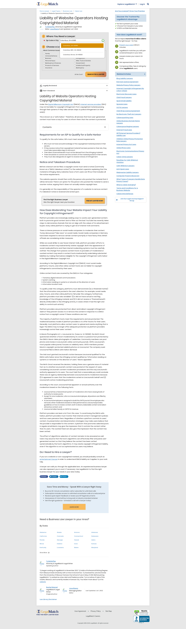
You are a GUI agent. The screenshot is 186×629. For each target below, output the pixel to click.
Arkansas (94, 532)
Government (80, 63)
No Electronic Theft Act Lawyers (128, 114)
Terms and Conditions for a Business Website (127, 189)
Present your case (126, 45)
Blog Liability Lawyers (124, 78)
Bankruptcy (80, 68)
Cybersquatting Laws (124, 117)
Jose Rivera (54, 29)
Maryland (94, 547)
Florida (42, 540)
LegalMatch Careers (93, 616)
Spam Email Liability (124, 101)
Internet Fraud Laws (124, 130)
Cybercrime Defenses (124, 194)
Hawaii (76, 540)
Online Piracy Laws (123, 148)
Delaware (94, 536)
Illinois (42, 544)
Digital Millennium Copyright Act (60, 104)
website (43, 582)
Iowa (76, 544)
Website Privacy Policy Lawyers (128, 85)
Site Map (108, 611)
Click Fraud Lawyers (124, 97)
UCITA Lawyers (122, 107)
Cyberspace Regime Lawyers (127, 126)
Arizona (77, 532)
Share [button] (44, 476)
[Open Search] (148, 4)
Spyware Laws (121, 104)
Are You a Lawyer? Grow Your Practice (130, 11)
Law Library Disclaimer (48, 599)
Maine (76, 547)
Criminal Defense (51, 56)
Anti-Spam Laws (122, 169)
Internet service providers (91, 104)
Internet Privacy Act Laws (126, 144)
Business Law (67, 11)
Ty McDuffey (50, 27)
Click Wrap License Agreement (128, 111)
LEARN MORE (74, 507)
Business (48, 58)
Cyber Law (78, 11)
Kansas (94, 544)
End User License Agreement (127, 82)
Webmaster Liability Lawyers (127, 172)
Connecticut (78, 536)
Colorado (60, 536)
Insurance (48, 68)
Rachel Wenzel (52, 587)
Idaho (93, 540)
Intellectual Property (83, 65)
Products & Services (52, 65)
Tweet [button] (54, 476)
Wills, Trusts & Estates (83, 61)
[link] (118, 206)
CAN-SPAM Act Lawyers (125, 166)
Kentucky (43, 547)
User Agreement (80, 611)
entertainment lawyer (48, 459)
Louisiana (60, 547)
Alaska (59, 532)
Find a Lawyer (44, 11)
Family (47, 53)
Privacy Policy (96, 611)
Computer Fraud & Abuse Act (127, 176)
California (43, 536)
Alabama (43, 532)
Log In (142, 4)
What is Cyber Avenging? (126, 185)
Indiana (59, 544)
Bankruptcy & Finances (53, 63)
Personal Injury (50, 61)
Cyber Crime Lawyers (124, 157)
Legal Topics (56, 11)
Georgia (60, 540)
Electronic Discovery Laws (126, 94)
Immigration (80, 58)
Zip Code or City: (52, 40)
